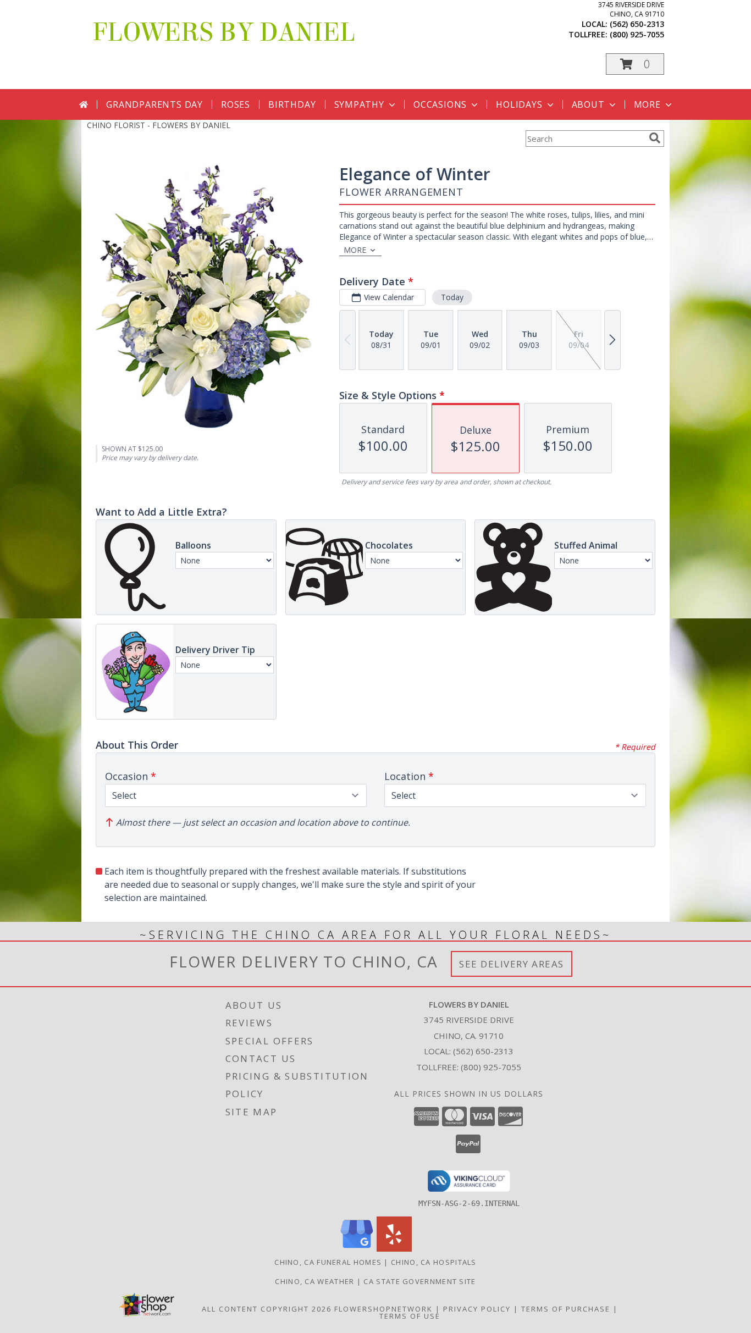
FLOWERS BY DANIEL (223, 32)
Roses (235, 104)
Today (452, 297)
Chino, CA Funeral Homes (328, 1262)
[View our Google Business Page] (356, 1248)
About (588, 104)
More (647, 104)
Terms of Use (409, 1316)
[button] (635, 64)
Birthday (292, 104)
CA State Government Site (419, 1281)
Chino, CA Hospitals (434, 1262)
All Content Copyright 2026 (267, 1309)
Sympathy (359, 104)
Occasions (440, 104)
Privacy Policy (477, 1309)
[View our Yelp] (394, 1248)
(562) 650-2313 (637, 24)
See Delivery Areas (511, 964)
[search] (655, 138)
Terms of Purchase (565, 1309)
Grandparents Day (154, 104)
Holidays (519, 104)
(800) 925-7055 (637, 34)
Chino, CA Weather (314, 1281)
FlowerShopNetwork (383, 1309)
